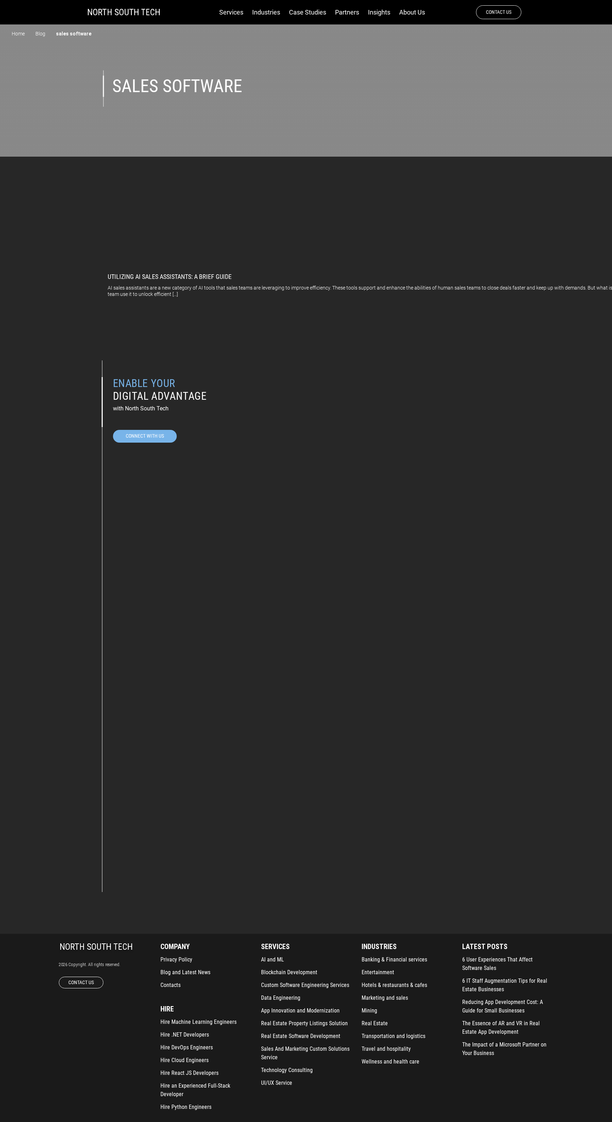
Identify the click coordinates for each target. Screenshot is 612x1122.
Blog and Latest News (185, 972)
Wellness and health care (390, 1061)
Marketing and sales (385, 997)
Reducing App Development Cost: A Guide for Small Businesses (502, 1006)
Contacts (170, 985)
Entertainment (378, 972)
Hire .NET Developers (184, 1034)
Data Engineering (280, 997)
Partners (347, 12)
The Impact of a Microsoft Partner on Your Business (504, 1048)
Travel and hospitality (386, 1048)
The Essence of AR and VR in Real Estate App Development (501, 1027)
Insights (379, 12)
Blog (40, 34)
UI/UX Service (276, 1082)
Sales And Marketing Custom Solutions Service (305, 1053)
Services (231, 12)
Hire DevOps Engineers (186, 1047)
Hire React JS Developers (189, 1073)
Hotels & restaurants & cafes (394, 985)
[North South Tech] (123, 12)
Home (18, 34)
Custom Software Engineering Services (305, 985)
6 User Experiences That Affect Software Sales (497, 963)
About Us (412, 12)
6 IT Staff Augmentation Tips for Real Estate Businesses (504, 985)
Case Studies (307, 12)
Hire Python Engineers (185, 1107)
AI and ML (272, 959)
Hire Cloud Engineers (184, 1060)
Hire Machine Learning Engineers (198, 1022)
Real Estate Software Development (300, 1036)
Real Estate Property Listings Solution (304, 1023)
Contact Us (498, 12)
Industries (266, 12)
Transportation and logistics (393, 1036)
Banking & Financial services (394, 959)
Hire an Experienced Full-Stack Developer (195, 1090)
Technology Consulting (287, 1070)
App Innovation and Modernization (300, 1010)
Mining (369, 1010)
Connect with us (145, 436)
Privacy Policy (176, 959)
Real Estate (375, 1023)
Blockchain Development (289, 972)
